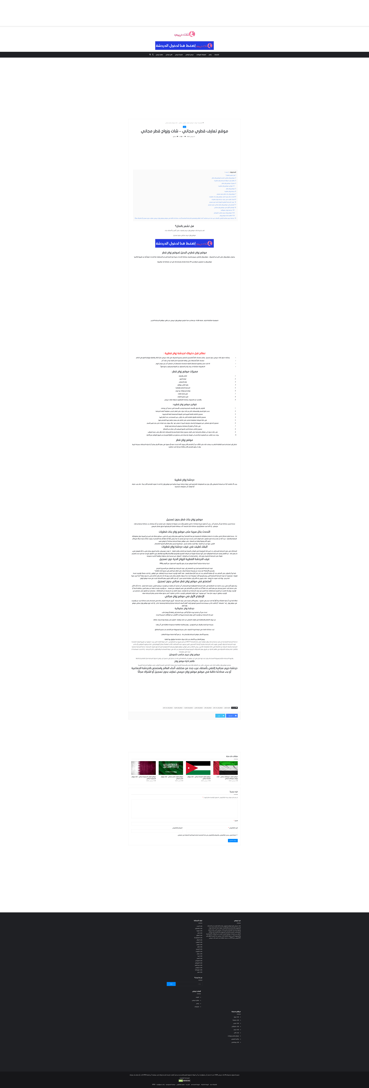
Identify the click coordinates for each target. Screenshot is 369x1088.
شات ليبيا (200, 956)
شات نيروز (236, 1017)
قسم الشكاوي (180, 1084)
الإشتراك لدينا (213, 1084)
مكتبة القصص (235, 1039)
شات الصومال (198, 963)
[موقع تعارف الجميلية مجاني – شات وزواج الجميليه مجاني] (143, 768)
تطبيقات (196, 1006)
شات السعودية (198, 937)
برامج (210, 54)
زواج (196, 123)
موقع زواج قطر (208, 707)
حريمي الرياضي (189, 54)
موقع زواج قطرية (178, 707)
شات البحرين (199, 949)
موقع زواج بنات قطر (218, 707)
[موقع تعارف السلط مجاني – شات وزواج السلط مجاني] (198, 768)
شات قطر (199, 946)
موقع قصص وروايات (233, 1036)
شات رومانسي (235, 1042)
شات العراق (199, 935)
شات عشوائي (235, 1026)
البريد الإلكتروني (233, 828)
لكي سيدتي (169, 54)
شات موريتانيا (198, 970)
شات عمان (199, 953)
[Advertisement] (184, 13)
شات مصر (199, 972)
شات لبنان (199, 933)
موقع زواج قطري (199, 707)
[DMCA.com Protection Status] (184, 1081)
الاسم (236, 820)
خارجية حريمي (179, 54)
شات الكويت (199, 951)
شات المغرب (199, 942)
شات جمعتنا (236, 1020)
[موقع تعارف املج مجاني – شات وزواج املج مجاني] (171, 768)
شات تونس (199, 944)
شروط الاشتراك (205, 1084)
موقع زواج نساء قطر (168, 707)
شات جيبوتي (198, 967)
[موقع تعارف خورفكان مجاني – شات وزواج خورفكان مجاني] (225, 768)
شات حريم (236, 1029)
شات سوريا (199, 930)
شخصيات (216, 54)
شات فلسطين (198, 928)
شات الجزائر (199, 940)
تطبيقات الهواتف (201, 54)
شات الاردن (199, 926)
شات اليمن (199, 958)
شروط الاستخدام (195, 1084)
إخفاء (227, 172)
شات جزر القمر (198, 965)
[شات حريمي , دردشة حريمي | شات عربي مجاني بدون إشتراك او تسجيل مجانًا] (184, 34)
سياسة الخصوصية (170, 1084)
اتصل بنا (188, 1084)
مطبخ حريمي (159, 54)
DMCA (153, 1084)
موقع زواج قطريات (188, 707)
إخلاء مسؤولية (161, 1084)
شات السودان (198, 960)
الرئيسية (200, 123)
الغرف (197, 997)
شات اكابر (236, 1032)
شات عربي (236, 1023)
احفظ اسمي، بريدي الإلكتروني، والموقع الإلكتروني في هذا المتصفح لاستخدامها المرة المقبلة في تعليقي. (206, 835)
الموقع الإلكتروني (177, 828)
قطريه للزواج (227, 707)
